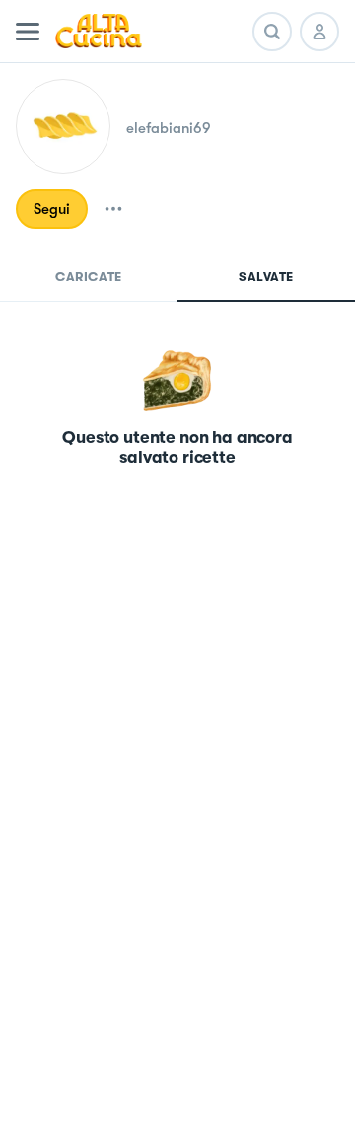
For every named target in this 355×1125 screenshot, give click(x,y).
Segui (52, 209)
